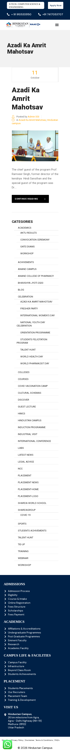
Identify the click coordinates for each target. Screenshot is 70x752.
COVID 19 (25, 515)
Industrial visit (27, 434)
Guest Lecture (27, 406)
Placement (24, 475)
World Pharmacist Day (34, 363)
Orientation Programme (35, 332)
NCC (20, 468)
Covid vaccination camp (33, 386)
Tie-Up (21, 544)
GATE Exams (27, 246)
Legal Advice (26, 461)
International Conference (34, 441)
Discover (23, 399)
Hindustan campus (29, 420)
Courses (23, 379)
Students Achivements (32, 530)
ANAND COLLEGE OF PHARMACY (36, 276)
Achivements (26, 262)
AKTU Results (28, 232)
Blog (21, 289)
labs (21, 448)
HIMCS (21, 413)
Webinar (23, 558)
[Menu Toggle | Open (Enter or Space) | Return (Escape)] (57, 25)
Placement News (28, 482)
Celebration (25, 296)
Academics (24, 227)
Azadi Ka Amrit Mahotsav (27, 98)
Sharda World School (32, 503)
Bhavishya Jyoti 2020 (30, 282)
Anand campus (27, 269)
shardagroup (26, 510)
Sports (22, 523)
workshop (26, 253)
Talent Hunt (28, 349)
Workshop (24, 565)
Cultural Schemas (29, 392)
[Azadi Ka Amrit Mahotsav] (35, 145)
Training (23, 551)
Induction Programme (32, 427)
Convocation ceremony (34, 239)
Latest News (25, 454)
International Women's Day (37, 315)
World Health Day (31, 356)
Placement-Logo (28, 496)
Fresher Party (29, 308)
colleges (23, 372)
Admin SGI (33, 116)
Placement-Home (28, 489)
